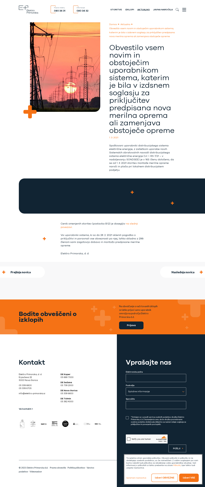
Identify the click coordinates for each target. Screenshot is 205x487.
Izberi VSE (189, 477)
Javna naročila (163, 9)
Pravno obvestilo (58, 467)
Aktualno (143, 9)
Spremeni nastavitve (136, 478)
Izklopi (129, 9)
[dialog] (163, 469)
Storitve (116, 9)
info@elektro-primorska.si (32, 393)
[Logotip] (28, 9)
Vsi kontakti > (26, 409)
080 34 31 (59, 10)
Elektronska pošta (134, 372)
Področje (130, 385)
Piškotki (177, 465)
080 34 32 (82, 10)
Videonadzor (36, 471)
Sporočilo (130, 399)
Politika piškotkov (76, 467)
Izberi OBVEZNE (164, 477)
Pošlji (176, 448)
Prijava (131, 325)
